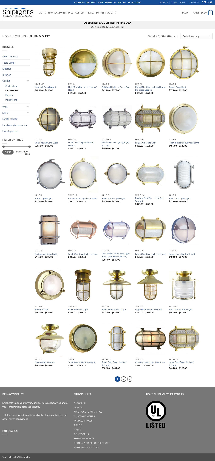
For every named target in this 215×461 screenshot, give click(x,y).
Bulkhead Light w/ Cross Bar (115, 87)
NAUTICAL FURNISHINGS (88, 411)
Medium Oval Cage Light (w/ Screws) (115, 144)
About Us (164, 2)
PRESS (77, 429)
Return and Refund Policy (91, 443)
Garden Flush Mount (45, 362)
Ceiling (20, 36)
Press (182, 2)
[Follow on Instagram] (205, 2)
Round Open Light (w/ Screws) (82, 198)
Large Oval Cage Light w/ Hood (150, 254)
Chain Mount (11, 86)
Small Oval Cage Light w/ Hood (83, 254)
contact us (56, 414)
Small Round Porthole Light (81, 362)
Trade (174, 2)
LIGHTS (78, 407)
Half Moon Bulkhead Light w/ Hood (82, 88)
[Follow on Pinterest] (211, 2)
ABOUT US (79, 403)
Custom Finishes (84, 12)
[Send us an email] (208, 2)
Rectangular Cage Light (46, 254)
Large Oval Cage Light (145, 142)
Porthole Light (42, 309)
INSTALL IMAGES (83, 420)
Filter (8, 152)
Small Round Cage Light (46, 142)
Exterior (6, 68)
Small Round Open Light (113, 198)
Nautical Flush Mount (45, 87)
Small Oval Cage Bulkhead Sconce (80, 144)
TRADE (78, 425)
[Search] (116, 13)
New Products (10, 56)
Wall (4, 106)
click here (34, 406)
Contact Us (194, 2)
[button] (185, 13)
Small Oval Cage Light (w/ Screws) (114, 363)
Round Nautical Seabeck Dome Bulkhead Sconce (150, 88)
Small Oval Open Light (179, 198)
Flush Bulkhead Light (78, 309)
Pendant (9, 95)
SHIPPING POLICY (84, 438)
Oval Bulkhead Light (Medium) (150, 362)
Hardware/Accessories (14, 124)
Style (5, 112)
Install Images (104, 12)
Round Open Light (43, 198)
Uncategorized (10, 130)
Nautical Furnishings (60, 12)
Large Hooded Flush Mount (148, 309)
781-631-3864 (134, 2)
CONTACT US (81, 434)
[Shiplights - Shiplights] (18, 13)
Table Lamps (9, 62)
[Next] (130, 379)
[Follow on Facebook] (202, 2)
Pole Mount (11, 99)
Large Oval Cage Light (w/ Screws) (181, 363)
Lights (42, 12)
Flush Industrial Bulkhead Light (184, 142)
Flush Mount (11, 90)
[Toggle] (28, 81)
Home (6, 36)
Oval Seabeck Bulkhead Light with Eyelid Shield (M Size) (116, 255)
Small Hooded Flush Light (114, 309)
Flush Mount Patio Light (180, 309)
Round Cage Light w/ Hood (182, 254)
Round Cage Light (177, 87)
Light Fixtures (9, 118)
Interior (6, 74)
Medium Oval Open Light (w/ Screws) (149, 199)
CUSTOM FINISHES (84, 416)
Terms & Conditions (86, 447)
